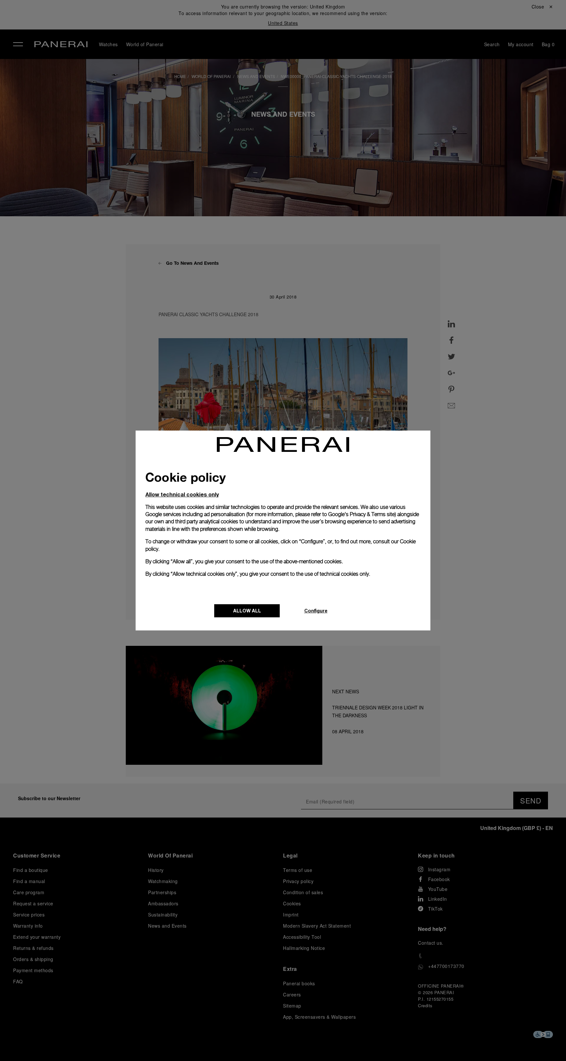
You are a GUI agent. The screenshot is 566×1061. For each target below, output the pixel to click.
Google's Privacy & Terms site (361, 514)
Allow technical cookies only (182, 494)
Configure (316, 610)
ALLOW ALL (247, 610)
